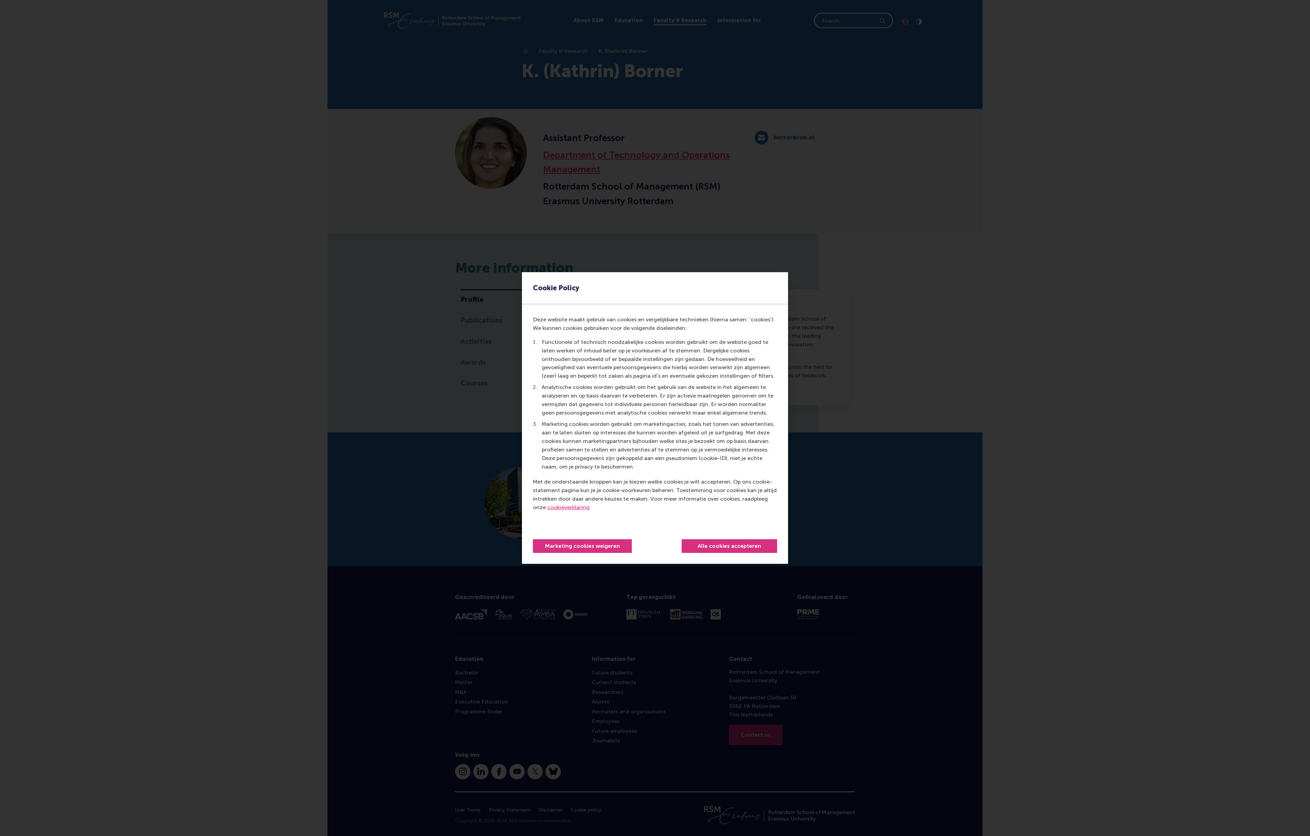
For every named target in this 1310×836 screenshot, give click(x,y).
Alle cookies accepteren (729, 546)
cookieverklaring (568, 507)
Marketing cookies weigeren (582, 546)
